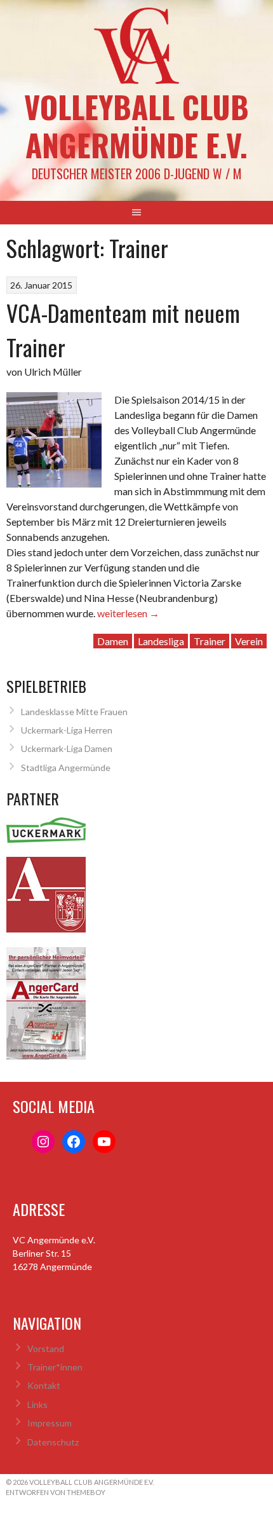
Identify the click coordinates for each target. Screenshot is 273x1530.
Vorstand (45, 1348)
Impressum (49, 1422)
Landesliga (161, 641)
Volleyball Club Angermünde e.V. (136, 125)
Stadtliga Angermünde (65, 767)
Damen (112, 641)
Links (37, 1404)
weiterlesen (128, 613)
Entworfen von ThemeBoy (55, 1492)
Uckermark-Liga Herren (66, 730)
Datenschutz (53, 1442)
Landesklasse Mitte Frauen (74, 711)
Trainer (209, 641)
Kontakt (43, 1385)
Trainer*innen (55, 1367)
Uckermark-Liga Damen (66, 748)
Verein (249, 641)
